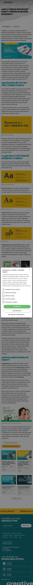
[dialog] (16, 292)
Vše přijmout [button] (17, 306)
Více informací (27, 286)
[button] (16, 314)
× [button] (29, 269)
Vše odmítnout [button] (17, 310)
